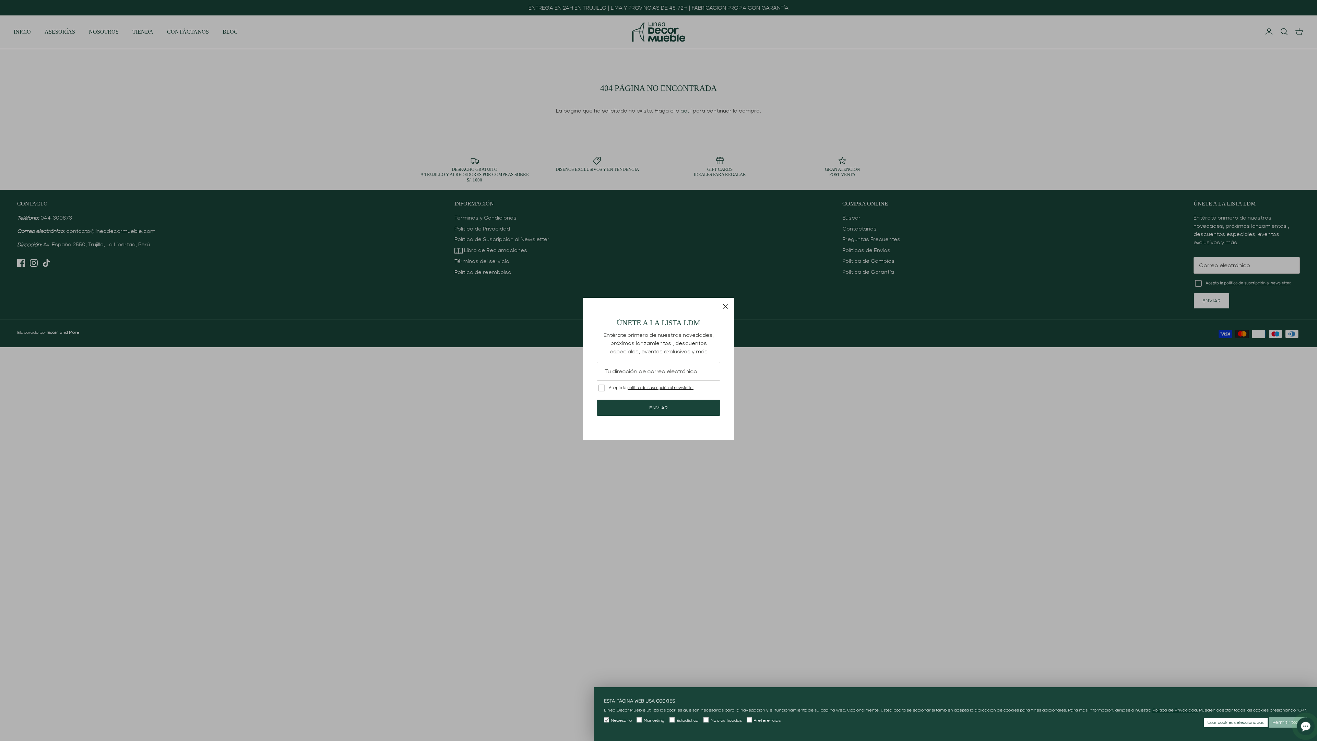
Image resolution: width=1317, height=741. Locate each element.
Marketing (654, 720)
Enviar (658, 408)
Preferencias (767, 720)
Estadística (687, 720)
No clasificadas (726, 720)
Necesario (621, 720)
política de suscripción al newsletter (660, 387)
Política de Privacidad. (1175, 710)
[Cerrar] (725, 306)
